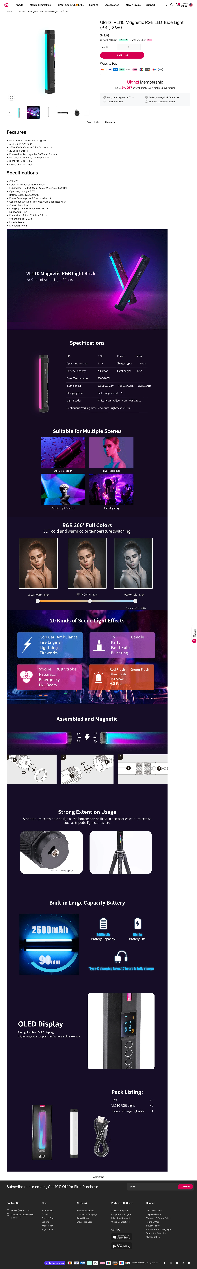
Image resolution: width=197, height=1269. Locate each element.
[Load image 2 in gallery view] (33, 112)
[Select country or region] (191, 5)
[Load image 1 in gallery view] (18, 112)
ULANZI (143, 1263)
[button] (19, 5)
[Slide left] (9, 112)
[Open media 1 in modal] (48, 61)
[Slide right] (86, 112)
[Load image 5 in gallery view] (77, 112)
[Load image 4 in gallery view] (62, 112)
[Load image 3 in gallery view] (48, 112)
